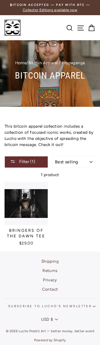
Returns (50, 270)
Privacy (50, 279)
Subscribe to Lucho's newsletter (50, 306)
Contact (50, 289)
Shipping (50, 261)
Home (21, 62)
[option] (50, 8)
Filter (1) (26, 161)
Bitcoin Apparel (43, 62)
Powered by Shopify (50, 340)
